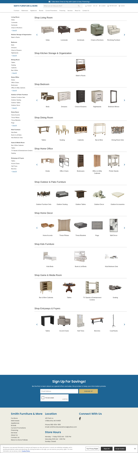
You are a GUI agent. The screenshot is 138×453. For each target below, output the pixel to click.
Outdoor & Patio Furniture (19, 94)
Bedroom (14, 42)
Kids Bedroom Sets (17, 137)
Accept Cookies (120, 448)
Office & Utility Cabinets (18, 87)
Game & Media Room (18, 142)
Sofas (13, 20)
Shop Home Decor (43, 213)
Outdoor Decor (15, 105)
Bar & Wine (14, 70)
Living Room (15, 17)
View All (14, 30)
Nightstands (14, 53)
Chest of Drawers (16, 50)
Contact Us (86, 10)
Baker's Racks (15, 37)
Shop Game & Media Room (48, 275)
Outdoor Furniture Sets (18, 97)
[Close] (135, 449)
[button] (86, 6)
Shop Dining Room (43, 117)
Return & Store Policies (19, 440)
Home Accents (15, 115)
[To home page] (26, 6)
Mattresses (24, 10)
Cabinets (14, 67)
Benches (13, 168)
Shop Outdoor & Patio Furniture (50, 182)
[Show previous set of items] (36, 34)
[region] (69, 449)
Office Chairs (15, 82)
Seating (13, 65)
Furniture (16, 10)
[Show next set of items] (124, 34)
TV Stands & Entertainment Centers (21, 150)
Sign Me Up (88, 391)
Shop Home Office (43, 148)
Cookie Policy (26, 451)
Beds (12, 45)
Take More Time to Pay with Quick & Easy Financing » (70, 2)
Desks (13, 80)
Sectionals (14, 25)
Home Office (15, 77)
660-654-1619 (55, 425)
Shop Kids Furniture (44, 244)
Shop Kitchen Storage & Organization (53, 53)
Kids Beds (14, 132)
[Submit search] (79, 6)
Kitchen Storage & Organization (21, 34)
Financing (62, 10)
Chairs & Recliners (16, 27)
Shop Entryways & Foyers (47, 308)
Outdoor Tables (15, 102)
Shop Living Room (43, 17)
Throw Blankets (15, 120)
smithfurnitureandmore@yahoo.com (63, 427)
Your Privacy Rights (92, 448)
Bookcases (14, 85)
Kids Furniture (15, 129)
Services (70, 10)
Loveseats (14, 22)
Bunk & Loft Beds (16, 135)
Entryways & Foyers (17, 158)
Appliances (33, 10)
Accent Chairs (15, 163)
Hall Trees (14, 166)
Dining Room (15, 59)
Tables (13, 62)
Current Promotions (51, 10)
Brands (41, 10)
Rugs (12, 123)
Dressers (14, 47)
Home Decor (15, 112)
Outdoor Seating (16, 100)
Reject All (106, 448)
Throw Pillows (15, 117)
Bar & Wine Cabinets (17, 145)
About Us (77, 10)
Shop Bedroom (41, 84)
